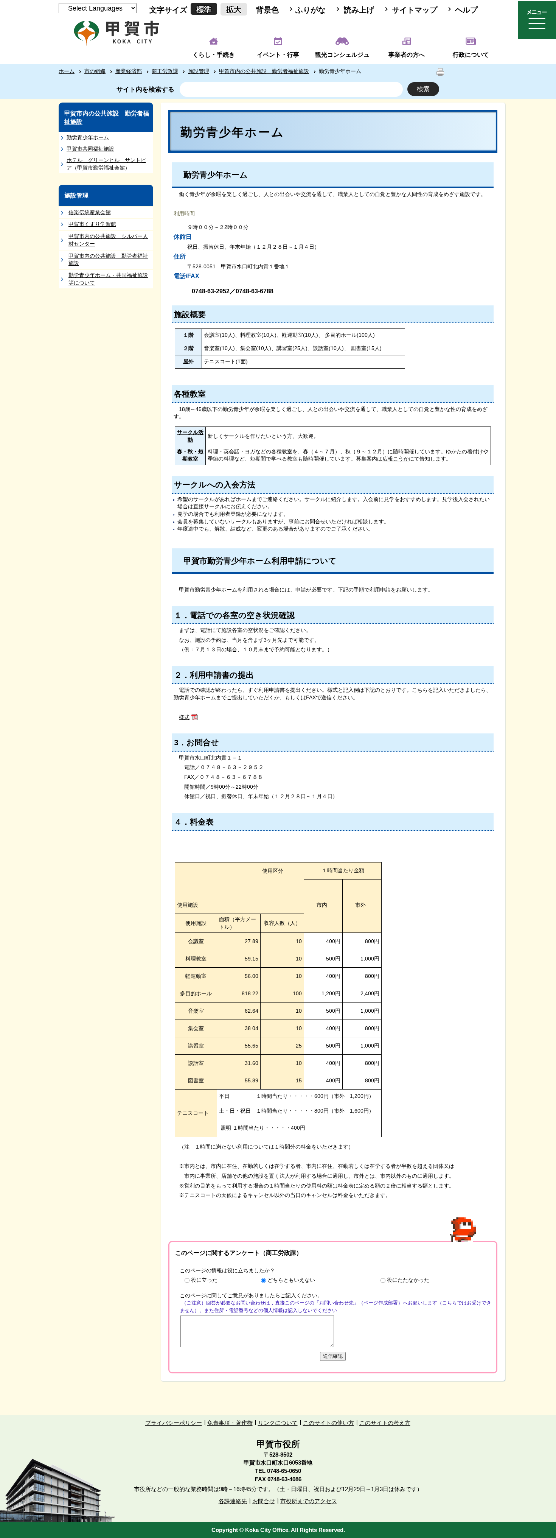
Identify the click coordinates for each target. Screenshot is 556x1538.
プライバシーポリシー (173, 1423)
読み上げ (359, 10)
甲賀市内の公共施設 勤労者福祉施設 (264, 71)
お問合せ (263, 1501)
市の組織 (95, 71)
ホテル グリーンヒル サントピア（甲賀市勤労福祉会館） (106, 164)
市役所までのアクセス (308, 1501)
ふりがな (310, 10)
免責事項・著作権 (230, 1423)
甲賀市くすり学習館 (92, 224)
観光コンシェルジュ (342, 54)
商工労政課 (165, 71)
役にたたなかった (408, 1280)
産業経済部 (128, 71)
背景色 (267, 10)
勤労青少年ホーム (88, 137)
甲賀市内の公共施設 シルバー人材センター (108, 240)
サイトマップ (414, 10)
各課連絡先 (233, 1501)
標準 (203, 9)
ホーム (67, 71)
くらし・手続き (214, 54)
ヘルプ (466, 10)
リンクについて (278, 1423)
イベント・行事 (278, 54)
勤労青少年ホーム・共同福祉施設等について (108, 279)
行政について (471, 54)
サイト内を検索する (145, 89)
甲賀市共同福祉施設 (90, 149)
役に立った (204, 1280)
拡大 (233, 9)
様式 (184, 717)
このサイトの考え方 (384, 1423)
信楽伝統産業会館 (89, 212)
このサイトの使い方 (328, 1423)
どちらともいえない (291, 1280)
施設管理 (198, 71)
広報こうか (395, 459)
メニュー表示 (537, 20)
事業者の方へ (406, 54)
